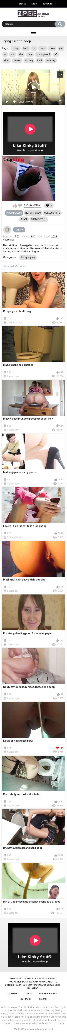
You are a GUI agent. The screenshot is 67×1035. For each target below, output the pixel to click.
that (6, 60)
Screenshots (52, 213)
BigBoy (19, 230)
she (21, 54)
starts (17, 60)
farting (29, 60)
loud (39, 60)
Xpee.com (29, 1029)
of (55, 54)
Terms (43, 999)
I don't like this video (20, 206)
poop (42, 48)
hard (25, 48)
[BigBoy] (7, 230)
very (30, 54)
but (12, 54)
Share (24, 219)
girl (61, 48)
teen (52, 48)
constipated (43, 54)
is (5, 54)
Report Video (33, 213)
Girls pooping (28, 257)
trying (16, 48)
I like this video (15, 206)
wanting (50, 60)
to (34, 48)
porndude (47, 4)
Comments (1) (38, 219)
